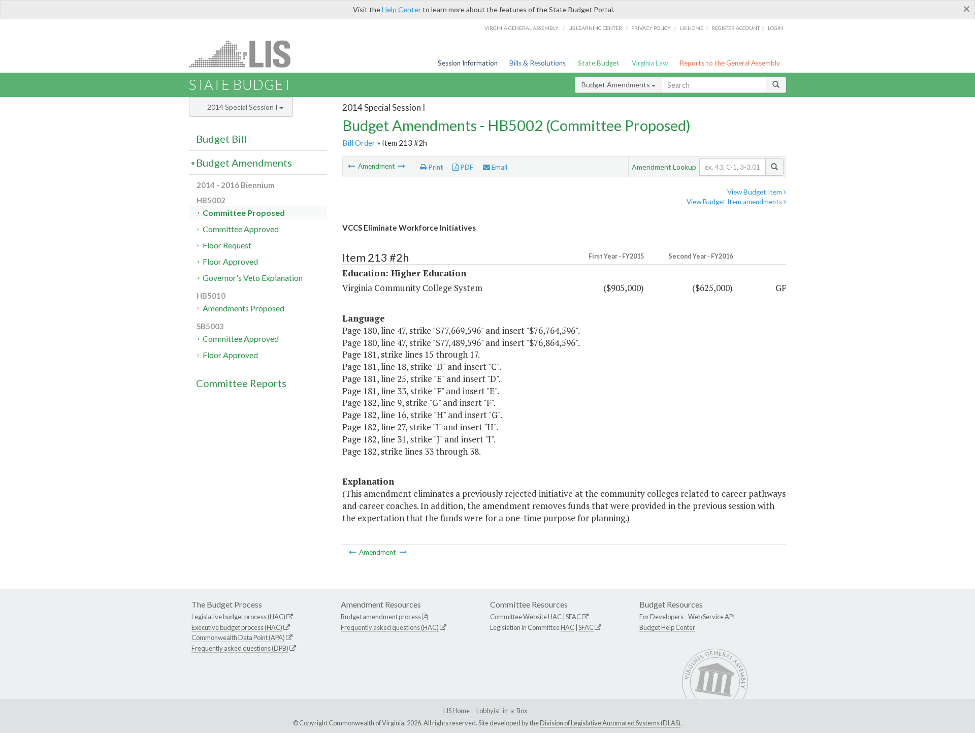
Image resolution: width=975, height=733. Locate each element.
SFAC (573, 617)
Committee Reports (241, 383)
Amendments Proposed (243, 308)
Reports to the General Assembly (729, 63)
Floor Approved (230, 261)
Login (775, 28)
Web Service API (711, 617)
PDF (466, 167)
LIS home (691, 28)
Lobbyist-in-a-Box (501, 711)
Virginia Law (650, 63)
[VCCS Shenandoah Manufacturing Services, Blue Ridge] (352, 166)
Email (498, 167)
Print (435, 167)
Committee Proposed (244, 212)
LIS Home (456, 711)
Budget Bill (221, 139)
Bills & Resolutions (537, 63)
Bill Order (358, 142)
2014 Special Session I (243, 107)
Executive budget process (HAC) (236, 627)
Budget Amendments (616, 84)
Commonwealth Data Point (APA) (238, 637)
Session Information (468, 63)
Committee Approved (241, 229)
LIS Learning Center (595, 28)
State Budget (599, 63)
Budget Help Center (667, 627)
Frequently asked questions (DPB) (239, 648)
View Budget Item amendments (735, 202)
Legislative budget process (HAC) (238, 617)
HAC (555, 617)
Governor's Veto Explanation (253, 277)
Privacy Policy (651, 28)
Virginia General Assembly (521, 28)
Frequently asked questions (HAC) (390, 627)
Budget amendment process (381, 617)
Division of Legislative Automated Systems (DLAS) (610, 723)
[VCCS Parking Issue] (401, 166)
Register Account (735, 28)
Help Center (401, 9)
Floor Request (227, 245)
